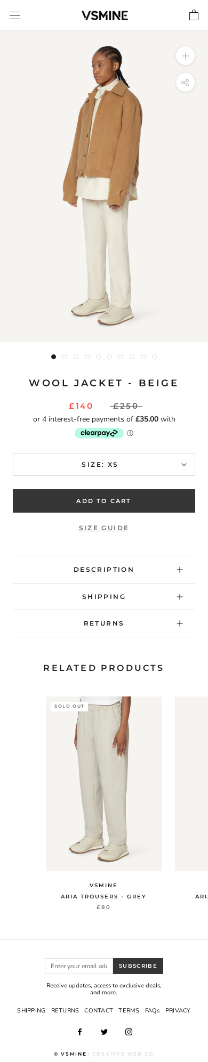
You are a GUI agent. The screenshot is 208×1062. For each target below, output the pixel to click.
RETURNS (65, 1011)
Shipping (104, 597)
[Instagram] (128, 1031)
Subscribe (138, 965)
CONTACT (98, 1011)
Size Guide (104, 528)
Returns (104, 623)
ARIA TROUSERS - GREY (104, 896)
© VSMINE (70, 1054)
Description (104, 569)
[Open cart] (193, 15)
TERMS (128, 1011)
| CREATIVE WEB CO (121, 1054)
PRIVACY (178, 1011)
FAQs (152, 1011)
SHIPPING (31, 1011)
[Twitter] (104, 1031)
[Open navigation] (15, 15)
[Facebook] (79, 1031)
